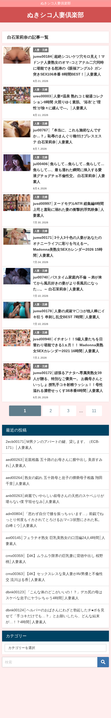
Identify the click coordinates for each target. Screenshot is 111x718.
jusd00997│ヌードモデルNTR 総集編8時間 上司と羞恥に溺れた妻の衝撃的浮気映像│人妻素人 (68, 209)
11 (94, 411)
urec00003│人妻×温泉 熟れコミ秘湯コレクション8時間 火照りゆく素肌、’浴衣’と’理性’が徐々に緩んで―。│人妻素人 (68, 102)
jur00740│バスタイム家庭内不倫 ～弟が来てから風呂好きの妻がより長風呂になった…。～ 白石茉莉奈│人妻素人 (67, 283)
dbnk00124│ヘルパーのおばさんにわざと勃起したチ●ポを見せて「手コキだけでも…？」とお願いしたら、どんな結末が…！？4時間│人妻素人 (55, 616)
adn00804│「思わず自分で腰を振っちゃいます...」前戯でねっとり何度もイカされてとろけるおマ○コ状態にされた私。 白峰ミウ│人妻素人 (55, 519)
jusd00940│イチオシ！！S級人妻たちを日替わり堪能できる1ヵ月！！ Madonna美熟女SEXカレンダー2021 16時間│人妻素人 (68, 345)
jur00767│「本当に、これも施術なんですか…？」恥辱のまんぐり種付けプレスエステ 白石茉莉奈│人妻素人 (67, 136)
